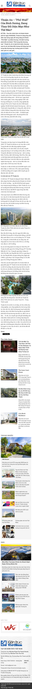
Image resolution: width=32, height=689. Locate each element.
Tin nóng (19, 13)
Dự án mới (14, 13)
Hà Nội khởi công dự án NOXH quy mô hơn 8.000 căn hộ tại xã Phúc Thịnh (24, 393)
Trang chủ (3, 13)
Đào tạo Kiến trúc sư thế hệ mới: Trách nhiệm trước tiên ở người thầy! (22, 504)
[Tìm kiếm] (29, 6)
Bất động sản (8, 13)
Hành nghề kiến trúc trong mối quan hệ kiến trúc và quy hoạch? (22, 493)
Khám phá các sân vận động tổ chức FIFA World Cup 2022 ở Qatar (22, 596)
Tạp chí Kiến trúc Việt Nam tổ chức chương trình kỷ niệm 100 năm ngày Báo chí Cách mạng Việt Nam (22, 473)
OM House (5, 459)
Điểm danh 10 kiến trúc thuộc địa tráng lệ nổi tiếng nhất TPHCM (22, 585)
